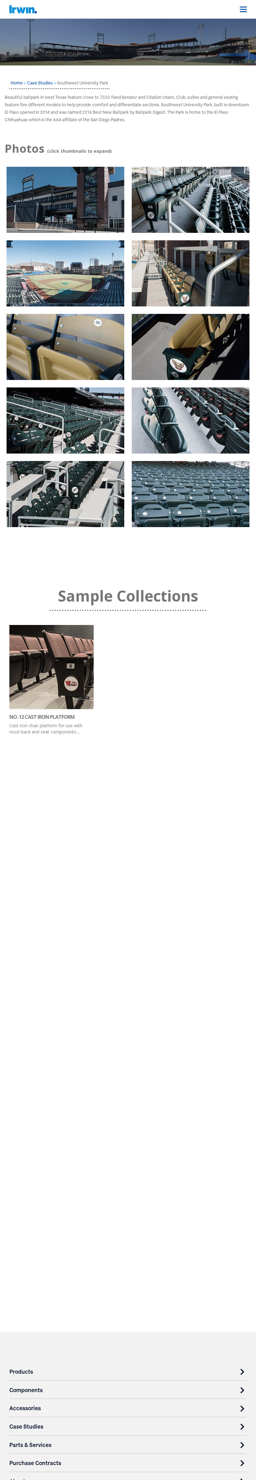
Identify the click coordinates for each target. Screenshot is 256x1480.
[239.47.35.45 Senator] (190, 273)
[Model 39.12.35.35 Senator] (65, 494)
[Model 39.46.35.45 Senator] (190, 420)
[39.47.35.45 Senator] (65, 420)
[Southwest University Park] (65, 200)
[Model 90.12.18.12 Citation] (190, 200)
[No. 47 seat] (190, 347)
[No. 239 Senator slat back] (65, 347)
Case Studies (40, 82)
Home (17, 82)
